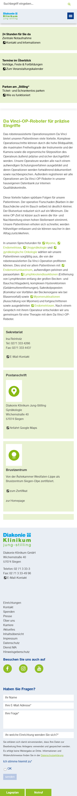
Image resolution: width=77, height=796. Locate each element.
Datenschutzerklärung (52, 755)
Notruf (38, 792)
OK (9, 768)
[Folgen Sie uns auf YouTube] (39, 668)
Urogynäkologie (37, 247)
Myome (50, 243)
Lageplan (12, 792)
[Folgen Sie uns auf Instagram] (23, 668)
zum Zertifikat (18, 491)
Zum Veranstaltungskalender (24, 69)
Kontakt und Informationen (23, 42)
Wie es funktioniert (18, 95)
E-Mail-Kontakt (19, 357)
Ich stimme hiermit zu (17, 761)
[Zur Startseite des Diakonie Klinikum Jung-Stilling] (10, 16)
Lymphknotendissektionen (41, 274)
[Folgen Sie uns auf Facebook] (7, 668)
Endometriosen (44, 305)
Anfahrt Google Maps (23, 428)
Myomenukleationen (47, 297)
